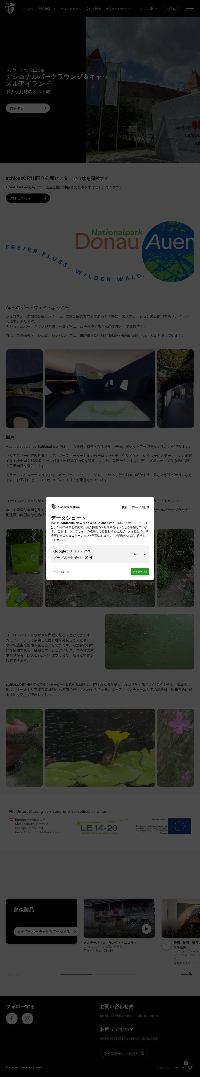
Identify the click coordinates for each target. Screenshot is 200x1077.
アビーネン (59, 571)
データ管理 (140, 507)
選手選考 (138, 571)
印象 (124, 507)
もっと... (138, 553)
